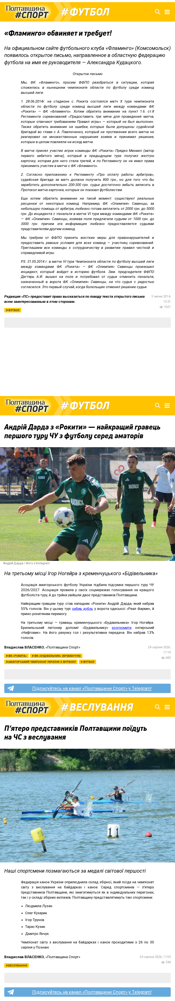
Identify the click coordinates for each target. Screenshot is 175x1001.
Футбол (89, 12)
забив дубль (82, 608)
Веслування (101, 707)
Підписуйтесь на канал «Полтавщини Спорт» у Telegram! (92, 688)
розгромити (121, 627)
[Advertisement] (87, 362)
